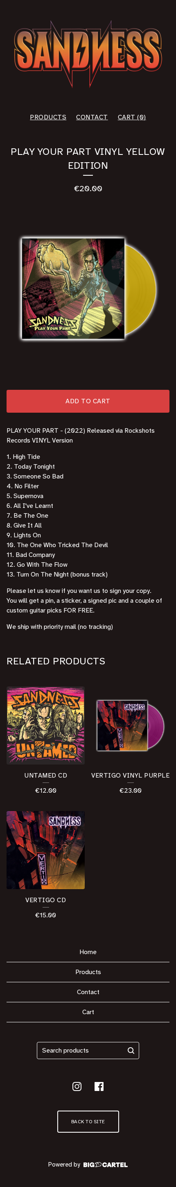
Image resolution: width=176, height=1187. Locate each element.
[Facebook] (99, 1086)
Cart (88, 1012)
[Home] (88, 53)
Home (88, 952)
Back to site (88, 1121)
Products (48, 117)
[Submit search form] (131, 1050)
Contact (92, 117)
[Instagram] (77, 1086)
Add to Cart (88, 401)
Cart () (132, 117)
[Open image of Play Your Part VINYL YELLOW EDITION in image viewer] (88, 292)
